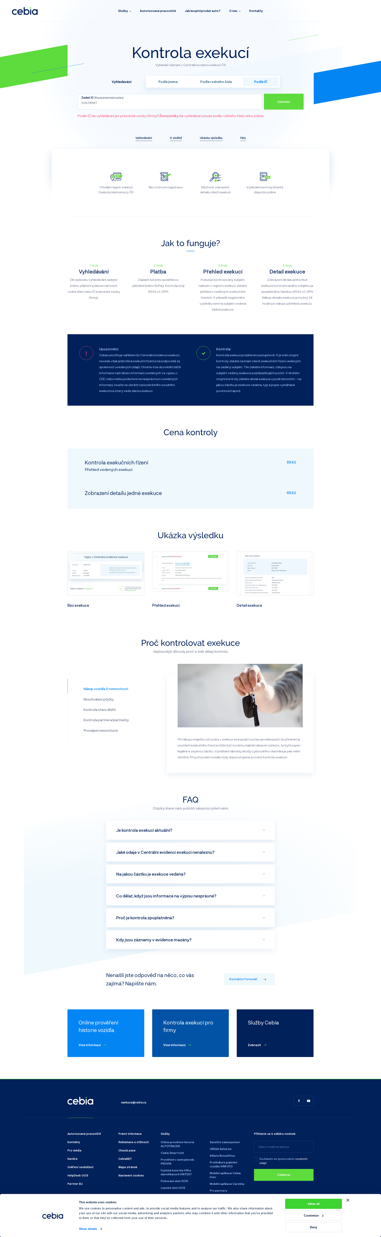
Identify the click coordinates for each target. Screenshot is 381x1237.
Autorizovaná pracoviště (158, 11)
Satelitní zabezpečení (225, 1142)
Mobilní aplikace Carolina (227, 1183)
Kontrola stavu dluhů (100, 709)
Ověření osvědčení (80, 1167)
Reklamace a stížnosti (133, 1142)
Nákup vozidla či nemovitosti (106, 689)
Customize (311, 1215)
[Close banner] (347, 1200)
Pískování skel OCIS (174, 1181)
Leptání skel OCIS (173, 1187)
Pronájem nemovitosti (101, 730)
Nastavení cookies (131, 1175)
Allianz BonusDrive (222, 1155)
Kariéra (72, 1159)
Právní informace (130, 1134)
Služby (123, 11)
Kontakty (256, 11)
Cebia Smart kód (172, 1152)
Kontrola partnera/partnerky (106, 720)
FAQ (243, 138)
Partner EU (75, 1184)
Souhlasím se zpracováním (277, 1158)
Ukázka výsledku (211, 138)
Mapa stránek (127, 1167)
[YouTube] (309, 1101)
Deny (313, 1227)
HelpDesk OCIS (77, 1175)
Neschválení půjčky (99, 699)
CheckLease (127, 1150)
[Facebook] (299, 1101)
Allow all (313, 1203)
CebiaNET (125, 1159)
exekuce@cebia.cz (133, 1102)
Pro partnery (218, 1190)
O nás (233, 11)
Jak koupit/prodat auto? (202, 11)
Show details (88, 1229)
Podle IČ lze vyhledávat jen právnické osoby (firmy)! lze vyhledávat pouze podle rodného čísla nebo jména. (170, 116)
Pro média (74, 1150)
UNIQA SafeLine (221, 1148)
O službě (176, 138)
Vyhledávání (144, 138)
